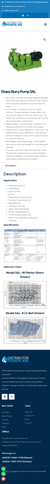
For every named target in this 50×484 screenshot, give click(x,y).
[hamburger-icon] (45, 24)
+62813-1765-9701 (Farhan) (17, 461)
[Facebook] (23, 15)
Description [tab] (10, 165)
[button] (44, 40)
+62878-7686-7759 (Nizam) (17, 457)
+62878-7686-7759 (11, 11)
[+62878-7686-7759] (2, 10)
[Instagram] (27, 15)
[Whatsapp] (3, 469)
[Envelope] (3, 479)
